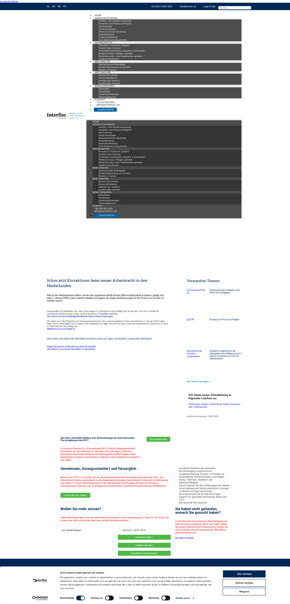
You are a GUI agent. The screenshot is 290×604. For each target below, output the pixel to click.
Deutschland (216, 404)
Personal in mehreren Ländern (114, 45)
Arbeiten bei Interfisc (109, 81)
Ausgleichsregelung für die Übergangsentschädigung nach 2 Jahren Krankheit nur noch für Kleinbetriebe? (225, 355)
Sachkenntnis (103, 42)
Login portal (106, 109)
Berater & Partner (107, 70)
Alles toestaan (244, 574)
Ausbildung (104, 91)
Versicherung (105, 26)
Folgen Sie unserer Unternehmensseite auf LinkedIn (71, 346)
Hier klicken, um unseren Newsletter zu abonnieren (71, 349)
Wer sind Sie (102, 61)
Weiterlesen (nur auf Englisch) (61, 329)
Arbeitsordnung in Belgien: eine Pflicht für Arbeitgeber (224, 291)
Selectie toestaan (244, 583)
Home (98, 15)
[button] (164, 116)
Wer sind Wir (103, 72)
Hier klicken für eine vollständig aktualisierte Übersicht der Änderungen (80, 316)
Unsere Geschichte (108, 75)
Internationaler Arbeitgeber (112, 64)
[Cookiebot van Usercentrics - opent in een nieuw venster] (40, 598)
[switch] (109, 598)
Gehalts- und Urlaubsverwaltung (115, 21)
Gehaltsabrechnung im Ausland (114, 67)
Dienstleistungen (106, 18)
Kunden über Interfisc (110, 83)
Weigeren (244, 591)
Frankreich (235, 404)
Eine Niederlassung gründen (113, 40)
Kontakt (100, 99)
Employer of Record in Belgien (224, 319)
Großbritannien (200, 407)
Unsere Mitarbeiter (108, 78)
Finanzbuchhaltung (108, 37)
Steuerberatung (106, 34)
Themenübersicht (107, 97)
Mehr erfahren (104, 86)
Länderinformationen (109, 59)
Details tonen (183, 598)
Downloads (104, 89)
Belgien (205, 404)
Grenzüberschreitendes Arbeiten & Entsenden (122, 51)
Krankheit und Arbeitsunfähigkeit (115, 23)
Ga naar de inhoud (9, 1)
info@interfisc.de (108, 105)
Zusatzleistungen (107, 29)
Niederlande (194, 404)
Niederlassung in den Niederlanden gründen (121, 56)
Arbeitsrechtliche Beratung (112, 32)
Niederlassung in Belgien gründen (116, 53)
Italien (226, 404)
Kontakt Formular (184, 538)
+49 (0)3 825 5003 (105, 102)
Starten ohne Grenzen (110, 48)
